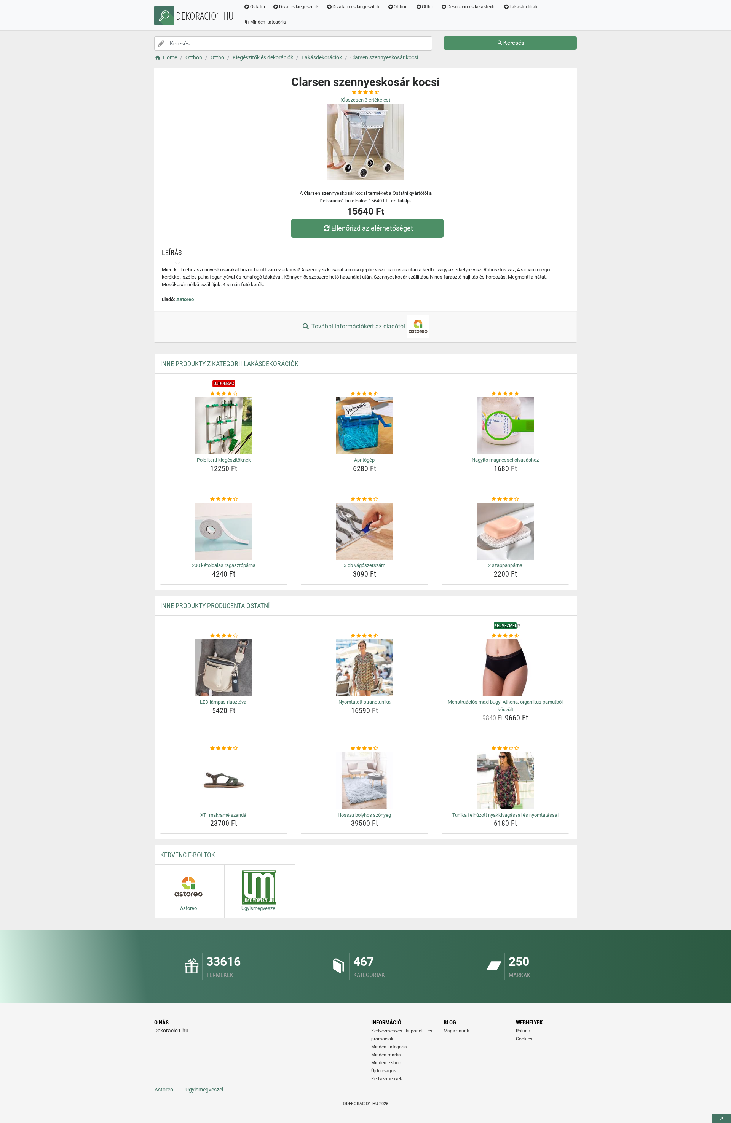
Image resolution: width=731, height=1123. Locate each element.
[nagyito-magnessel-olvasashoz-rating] (505, 394)
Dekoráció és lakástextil (471, 7)
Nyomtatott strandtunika (364, 702)
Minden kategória (268, 22)
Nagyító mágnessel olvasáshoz (505, 460)
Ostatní (257, 7)
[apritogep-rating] (364, 394)
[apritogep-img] (364, 425)
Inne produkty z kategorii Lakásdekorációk (229, 364)
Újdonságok (383, 1071)
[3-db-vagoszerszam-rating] (364, 499)
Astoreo (185, 299)
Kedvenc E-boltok (187, 855)
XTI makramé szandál (223, 815)
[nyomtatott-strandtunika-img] (364, 667)
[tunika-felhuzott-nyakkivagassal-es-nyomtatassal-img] (505, 780)
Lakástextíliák (523, 7)
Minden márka (386, 1055)
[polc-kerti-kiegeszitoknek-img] (224, 425)
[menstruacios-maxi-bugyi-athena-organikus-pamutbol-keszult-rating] (505, 636)
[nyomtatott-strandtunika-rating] (364, 636)
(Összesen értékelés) (365, 100)
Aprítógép (364, 460)
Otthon (401, 7)
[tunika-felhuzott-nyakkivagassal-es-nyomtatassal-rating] (505, 748)
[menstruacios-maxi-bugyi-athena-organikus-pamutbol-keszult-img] (505, 667)
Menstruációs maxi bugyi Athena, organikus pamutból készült (505, 705)
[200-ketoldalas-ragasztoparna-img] (224, 531)
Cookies (524, 1039)
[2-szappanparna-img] (505, 531)
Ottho (427, 7)
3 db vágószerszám (364, 565)
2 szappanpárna (505, 565)
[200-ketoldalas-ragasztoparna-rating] (224, 499)
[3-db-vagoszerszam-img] (364, 531)
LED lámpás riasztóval (223, 702)
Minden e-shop (386, 1063)
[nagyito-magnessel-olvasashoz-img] (505, 425)
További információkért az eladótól (358, 326)
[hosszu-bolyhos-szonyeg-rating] (364, 748)
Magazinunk (456, 1031)
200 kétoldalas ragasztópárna (223, 565)
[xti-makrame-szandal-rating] (224, 748)
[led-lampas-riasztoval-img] (224, 667)
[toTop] (721, 1118)
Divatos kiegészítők (299, 7)
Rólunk (523, 1031)
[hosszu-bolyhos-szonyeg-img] (364, 780)
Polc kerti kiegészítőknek (224, 460)
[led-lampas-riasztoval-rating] (224, 636)
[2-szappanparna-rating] (505, 499)
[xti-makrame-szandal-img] (224, 780)
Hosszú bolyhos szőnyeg (364, 815)
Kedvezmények (386, 1079)
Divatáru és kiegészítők (356, 7)
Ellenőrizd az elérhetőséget (372, 228)
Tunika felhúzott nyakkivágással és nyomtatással (505, 815)
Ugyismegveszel (204, 1089)
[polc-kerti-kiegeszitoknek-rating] (224, 394)
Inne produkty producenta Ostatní (215, 606)
